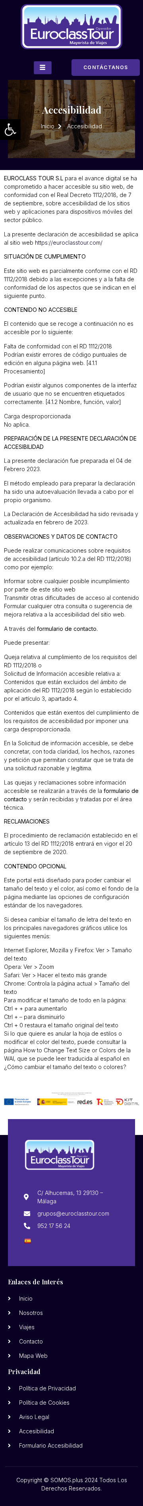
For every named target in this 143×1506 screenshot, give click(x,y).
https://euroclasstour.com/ (68, 242)
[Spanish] (27, 1241)
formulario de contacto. (67, 628)
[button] (10, 129)
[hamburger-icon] (43, 67)
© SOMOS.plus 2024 (71, 1480)
